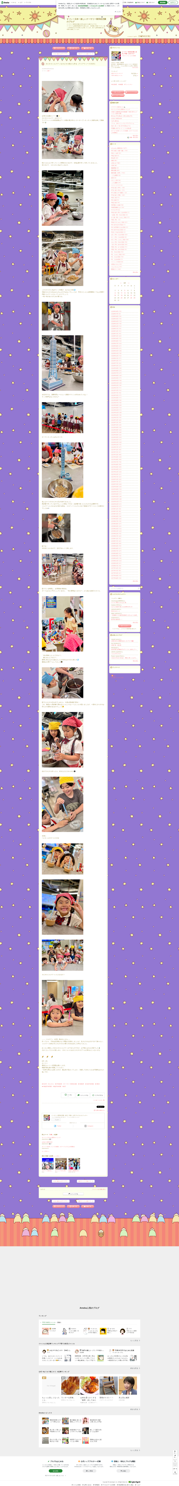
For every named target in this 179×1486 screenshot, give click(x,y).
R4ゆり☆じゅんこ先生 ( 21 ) (119, 222)
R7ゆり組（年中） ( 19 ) (118, 187)
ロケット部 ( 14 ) (116, 180)
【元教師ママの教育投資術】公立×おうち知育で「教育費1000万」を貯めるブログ (124, 615)
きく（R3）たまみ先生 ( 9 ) (119, 237)
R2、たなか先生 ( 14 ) (117, 257)
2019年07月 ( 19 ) (116, 521)
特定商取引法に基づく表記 (125, 1485)
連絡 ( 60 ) (114, 160)
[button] (175, 1473)
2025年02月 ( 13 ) (116, 356)
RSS (114, 676)
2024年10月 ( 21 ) (116, 365)
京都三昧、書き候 (116, 645)
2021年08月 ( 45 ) (116, 459)
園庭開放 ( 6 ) (115, 168)
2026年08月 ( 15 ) (116, 311)
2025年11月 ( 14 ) (116, 333)
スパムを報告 (77, 1485)
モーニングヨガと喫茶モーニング (51, 1137)
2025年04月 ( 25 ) (116, 351)
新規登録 (162, 2)
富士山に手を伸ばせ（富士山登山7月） (122, 116)
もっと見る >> (45, 1151)
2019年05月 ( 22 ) (116, 526)
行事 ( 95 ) (114, 165)
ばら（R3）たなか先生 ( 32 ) (119, 234)
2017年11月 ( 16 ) (116, 570)
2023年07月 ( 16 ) (116, 402)
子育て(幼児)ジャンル (116, 75)
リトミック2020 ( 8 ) (117, 262)
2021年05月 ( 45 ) (116, 467)
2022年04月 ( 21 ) (116, 440)
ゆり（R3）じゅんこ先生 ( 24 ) (120, 239)
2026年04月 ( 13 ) (116, 321)
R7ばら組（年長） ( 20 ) (118, 195)
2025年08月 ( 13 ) (116, 341)
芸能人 (59, 1322)
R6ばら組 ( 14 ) (115, 202)
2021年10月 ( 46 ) (116, 454)
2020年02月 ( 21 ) (116, 504)
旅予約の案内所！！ (116, 619)
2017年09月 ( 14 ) (116, 575)
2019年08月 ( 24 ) (116, 519)
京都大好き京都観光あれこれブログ (122, 641)
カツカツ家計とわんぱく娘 (118, 602)
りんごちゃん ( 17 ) (116, 267)
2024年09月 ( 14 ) (116, 368)
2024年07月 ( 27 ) (116, 373)
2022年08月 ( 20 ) (116, 430)
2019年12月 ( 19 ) (116, 509)
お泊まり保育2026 (47, 1142)
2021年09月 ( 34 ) (116, 457)
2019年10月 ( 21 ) (116, 514)
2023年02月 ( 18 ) (116, 415)
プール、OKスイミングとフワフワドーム (122, 123)
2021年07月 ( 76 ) (116, 462)
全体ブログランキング (117, 73)
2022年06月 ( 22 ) (116, 435)
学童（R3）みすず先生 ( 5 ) (119, 249)
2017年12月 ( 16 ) (116, 568)
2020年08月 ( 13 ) (116, 489)
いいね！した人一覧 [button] (99, 1100)
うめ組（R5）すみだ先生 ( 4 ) (119, 215)
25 (121, 298)
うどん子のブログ (116, 653)
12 (125, 293)
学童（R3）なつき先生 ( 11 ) (119, 247)
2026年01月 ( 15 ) (116, 328)
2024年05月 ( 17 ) (116, 378)
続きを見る (135, 67)
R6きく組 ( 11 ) (115, 197)
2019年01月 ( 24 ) (116, 536)
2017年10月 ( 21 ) (116, 573)
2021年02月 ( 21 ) (116, 474)
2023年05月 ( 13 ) (116, 407)
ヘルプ (138, 1485)
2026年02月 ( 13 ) (116, 326)
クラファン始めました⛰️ (118, 107)
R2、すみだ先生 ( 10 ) (117, 252)
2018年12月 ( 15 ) (116, 538)
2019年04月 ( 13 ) (116, 528)
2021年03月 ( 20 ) (116, 472)
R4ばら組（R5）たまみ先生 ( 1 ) (120, 212)
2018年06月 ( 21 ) (116, 553)
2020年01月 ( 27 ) (116, 506)
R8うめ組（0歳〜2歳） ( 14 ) (119, 150)
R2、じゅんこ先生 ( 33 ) (118, 254)
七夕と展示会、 (115, 121)
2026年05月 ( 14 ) (116, 319)
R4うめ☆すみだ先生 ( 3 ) (118, 229)
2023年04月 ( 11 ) (116, 410)
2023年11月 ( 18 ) (116, 393)
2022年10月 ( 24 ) (116, 425)
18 (121, 295)
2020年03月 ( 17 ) (116, 501)
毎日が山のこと (115, 611)
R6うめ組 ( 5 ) (115, 200)
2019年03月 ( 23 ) (116, 531)
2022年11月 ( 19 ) (116, 422)
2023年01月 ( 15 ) (116, 417)
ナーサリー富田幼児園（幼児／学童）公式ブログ (129, 52)
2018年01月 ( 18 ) (116, 566)
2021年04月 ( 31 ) (116, 469)
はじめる (55, 1471)
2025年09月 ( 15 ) (116, 338)
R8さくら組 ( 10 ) (116, 153)
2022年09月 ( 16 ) (116, 427)
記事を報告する (100, 1110)
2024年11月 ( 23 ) (116, 363)
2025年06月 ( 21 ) (116, 346)
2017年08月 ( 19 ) (116, 578)
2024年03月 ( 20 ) (116, 383)
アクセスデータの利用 (109, 1485)
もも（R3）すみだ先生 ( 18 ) (119, 242)
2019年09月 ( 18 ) (116, 516)
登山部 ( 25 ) (114, 158)
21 (131, 295)
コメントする (74, 1194)
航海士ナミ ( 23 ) (116, 269)
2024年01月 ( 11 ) (116, 388)
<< (121, 283)
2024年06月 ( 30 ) (116, 375)
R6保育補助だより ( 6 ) (117, 207)
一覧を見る (135, 135)
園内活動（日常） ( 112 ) (118, 173)
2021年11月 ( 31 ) (116, 452)
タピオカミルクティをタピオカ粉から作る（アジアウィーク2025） (71, 64)
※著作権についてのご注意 (117, 677)
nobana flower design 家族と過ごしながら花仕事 (124, 658)
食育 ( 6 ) (113, 178)
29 (134, 298)
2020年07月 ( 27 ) (116, 491)
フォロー (57, 1119)
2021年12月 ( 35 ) (116, 449)
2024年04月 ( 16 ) (116, 380)
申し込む (123, 1471)
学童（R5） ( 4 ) (115, 220)
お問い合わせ (87, 1485)
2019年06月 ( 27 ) (116, 523)
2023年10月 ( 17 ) (116, 395)
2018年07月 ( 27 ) (116, 551)
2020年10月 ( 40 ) (116, 484)
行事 (48, 71)
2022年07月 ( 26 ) (116, 432)
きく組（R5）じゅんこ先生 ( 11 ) (120, 217)
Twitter (59, 1126)
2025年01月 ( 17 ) (116, 358)
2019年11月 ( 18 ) (116, 511)
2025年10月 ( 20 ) (116, 336)
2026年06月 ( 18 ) (116, 316)
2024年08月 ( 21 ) (116, 370)
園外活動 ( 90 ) (115, 170)
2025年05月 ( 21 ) (116, 348)
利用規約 (97, 1485)
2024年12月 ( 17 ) (116, 360)
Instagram (90, 1126)
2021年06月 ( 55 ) (116, 464)
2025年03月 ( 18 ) (116, 353)
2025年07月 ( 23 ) (116, 343)
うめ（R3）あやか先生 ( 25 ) (119, 244)
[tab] (48, 1322)
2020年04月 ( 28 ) (116, 499)
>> (128, 283)
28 (131, 298)
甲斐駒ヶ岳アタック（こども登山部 (121, 128)
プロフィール (125, 55)
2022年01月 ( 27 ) (116, 447)
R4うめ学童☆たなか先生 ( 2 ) (119, 227)
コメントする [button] (84, 1095)
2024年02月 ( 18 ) (116, 385)
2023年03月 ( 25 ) (116, 412)
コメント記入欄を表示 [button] (99, 1189)
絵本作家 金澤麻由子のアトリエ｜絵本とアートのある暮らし (124, 649)
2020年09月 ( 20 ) (116, 486)
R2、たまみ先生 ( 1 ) (117, 259)
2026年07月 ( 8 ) (116, 314)
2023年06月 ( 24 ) (116, 405)
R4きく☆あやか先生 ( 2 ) (118, 232)
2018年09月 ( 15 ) (116, 546)
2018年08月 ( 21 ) (116, 548)
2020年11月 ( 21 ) (116, 481)
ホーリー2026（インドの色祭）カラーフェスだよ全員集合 (58, 1146)
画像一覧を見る (133, 137)
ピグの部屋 (133, 55)
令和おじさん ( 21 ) (116, 264)
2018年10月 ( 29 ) (116, 543)
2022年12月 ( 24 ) (116, 420)
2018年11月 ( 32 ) (116, 541)
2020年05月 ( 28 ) (116, 496)
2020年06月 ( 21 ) (116, 494)
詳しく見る (89, 1471)
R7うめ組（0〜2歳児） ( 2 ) (119, 192)
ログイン (173, 2)
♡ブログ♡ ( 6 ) (115, 210)
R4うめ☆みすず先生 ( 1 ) (118, 225)
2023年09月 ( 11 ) (116, 398)
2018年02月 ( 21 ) (116, 563)
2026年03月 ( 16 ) (116, 323)
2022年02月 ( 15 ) (116, 444)
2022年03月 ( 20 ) (116, 442)
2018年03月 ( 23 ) (116, 561)
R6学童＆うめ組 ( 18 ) (117, 205)
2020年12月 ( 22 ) (116, 479)
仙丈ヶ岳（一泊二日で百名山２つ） (121, 126)
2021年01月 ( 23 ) (116, 477)
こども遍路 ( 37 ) (116, 182)
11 (121, 293)
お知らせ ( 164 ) (115, 163)
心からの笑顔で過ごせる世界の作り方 (121, 607)
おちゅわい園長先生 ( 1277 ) (119, 148)
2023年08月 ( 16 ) (116, 400)
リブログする (99, 1095)
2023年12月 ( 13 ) (116, 390)
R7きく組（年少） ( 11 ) (118, 190)
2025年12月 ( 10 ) (116, 331)
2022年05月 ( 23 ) (116, 437)
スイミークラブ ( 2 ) (116, 185)
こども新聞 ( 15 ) (116, 175)
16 (115, 295)
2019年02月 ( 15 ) (116, 533)
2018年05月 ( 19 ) (116, 556)
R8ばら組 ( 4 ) (115, 155)
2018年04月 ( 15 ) (116, 558)
